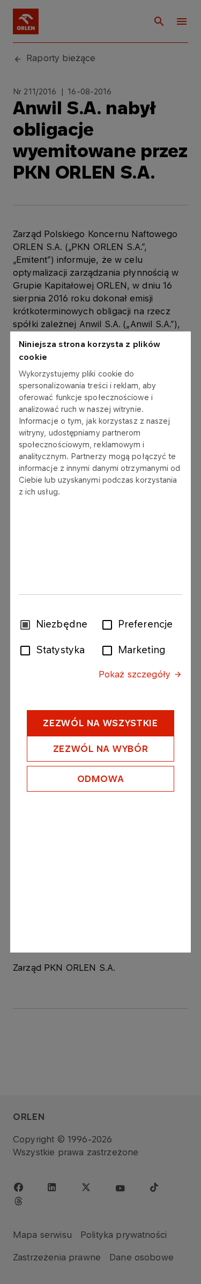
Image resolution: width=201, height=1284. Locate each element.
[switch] (109, 623)
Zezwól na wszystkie (100, 723)
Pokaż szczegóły (134, 674)
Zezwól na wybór (100, 748)
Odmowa (100, 778)
